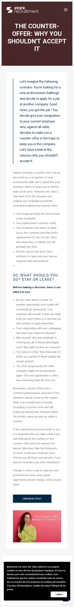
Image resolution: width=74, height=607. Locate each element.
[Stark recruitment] (22, 9)
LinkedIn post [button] (32, 498)
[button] (65, 10)
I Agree (59, 594)
